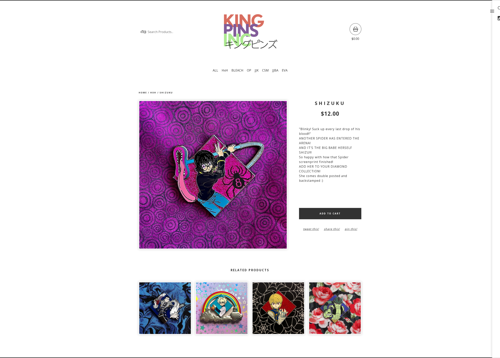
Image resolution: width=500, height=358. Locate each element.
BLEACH (237, 70)
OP (249, 70)
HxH (225, 70)
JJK (257, 70)
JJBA (275, 70)
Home (143, 92)
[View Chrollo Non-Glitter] (165, 310)
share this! (332, 229)
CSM (265, 70)
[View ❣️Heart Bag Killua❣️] (221, 310)
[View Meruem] (335, 310)
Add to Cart (330, 213)
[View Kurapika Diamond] (278, 310)
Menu (492, 11)
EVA (285, 70)
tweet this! (311, 229)
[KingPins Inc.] (250, 31)
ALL (215, 70)
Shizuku (166, 92)
